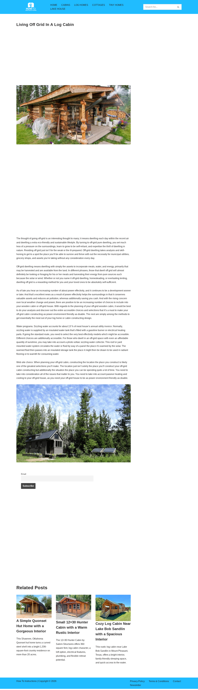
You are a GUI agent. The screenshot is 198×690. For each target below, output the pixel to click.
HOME (53, 5)
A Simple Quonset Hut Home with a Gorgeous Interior (31, 626)
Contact (177, 681)
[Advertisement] (73, 63)
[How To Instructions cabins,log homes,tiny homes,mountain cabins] (30, 7)
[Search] (178, 7)
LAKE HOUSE (57, 9)
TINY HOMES (116, 5)
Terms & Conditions (159, 681)
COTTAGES (98, 5)
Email (23, 474)
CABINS (65, 5)
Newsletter (135, 685)
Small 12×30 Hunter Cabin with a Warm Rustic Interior (72, 627)
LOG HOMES (81, 5)
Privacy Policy (137, 681)
